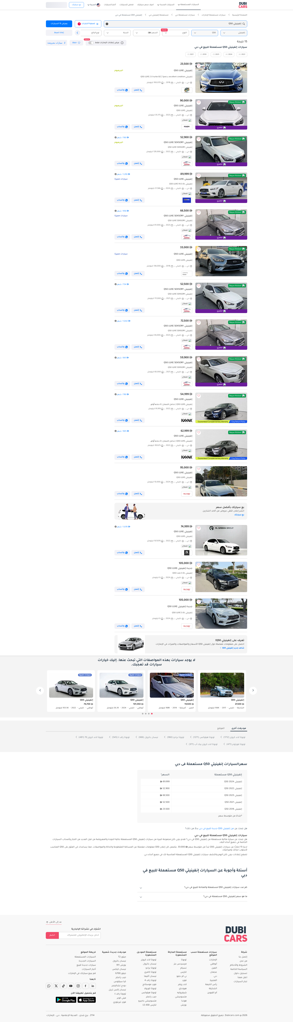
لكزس (183, 972)
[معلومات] (122, 42)
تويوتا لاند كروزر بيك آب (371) (203, 744)
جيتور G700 (120, 973)
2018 (204, 54)
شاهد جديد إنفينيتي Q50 (233, 648)
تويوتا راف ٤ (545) (120, 737)
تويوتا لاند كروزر (148, 960)
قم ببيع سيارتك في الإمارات (82, 973)
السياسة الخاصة (238, 969)
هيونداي (183, 989)
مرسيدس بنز (180, 964)
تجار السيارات (240, 982)
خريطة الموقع (88, 952)
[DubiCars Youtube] (70, 985)
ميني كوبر (121, 998)
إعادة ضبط (59, 33)
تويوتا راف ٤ (120, 994)
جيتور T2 (122, 957)
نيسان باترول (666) (148, 737)
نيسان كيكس (119, 969)
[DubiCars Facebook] (85, 985)
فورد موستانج (149, 984)
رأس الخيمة (211, 984)
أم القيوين (212, 993)
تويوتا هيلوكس (148, 993)
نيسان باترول (149, 964)
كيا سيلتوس (120, 982)
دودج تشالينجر (119, 986)
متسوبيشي (181, 997)
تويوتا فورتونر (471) (235, 744)
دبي (215, 976)
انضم (52, 935)
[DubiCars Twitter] (56, 985)
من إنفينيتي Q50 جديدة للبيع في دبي (216, 829)
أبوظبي (213, 964)
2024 (230, 54)
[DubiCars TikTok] (63, 985)
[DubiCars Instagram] (78, 985)
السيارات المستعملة (85, 957)
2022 (243, 54)
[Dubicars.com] (235, 934)
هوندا (184, 1001)
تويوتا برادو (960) (175, 737)
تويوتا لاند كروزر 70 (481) (90, 737)
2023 (217, 54)
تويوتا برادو (151, 968)
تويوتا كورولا (150, 989)
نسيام (183, 968)
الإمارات (213, 960)
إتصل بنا (243, 957)
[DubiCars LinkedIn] (92, 985)
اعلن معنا (242, 977)
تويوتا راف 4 (150, 980)
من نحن (243, 961)
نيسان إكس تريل (117, 990)
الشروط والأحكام (238, 965)
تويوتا (184, 960)
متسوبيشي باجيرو (147, 1001)
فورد (184, 980)
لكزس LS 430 (149, 1005)
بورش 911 (121, 965)
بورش (184, 1005)
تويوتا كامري (150, 972)
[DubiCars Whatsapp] (48, 985)
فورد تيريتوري (119, 1002)
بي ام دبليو (182, 976)
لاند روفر (182, 984)
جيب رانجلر (151, 997)
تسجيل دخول (56, 5)
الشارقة (213, 989)
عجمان (213, 972)
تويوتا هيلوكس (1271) (203, 737)
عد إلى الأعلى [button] (55, 922)
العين (214, 968)
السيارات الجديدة (87, 961)
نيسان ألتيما (150, 976)
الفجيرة (213, 980)
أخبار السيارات (89, 969)
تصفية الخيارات (87, 24)
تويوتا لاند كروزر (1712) (234, 737)
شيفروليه (182, 993)
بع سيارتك (76, 5)
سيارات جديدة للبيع (86, 965)
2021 (192, 54)
